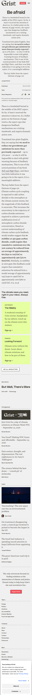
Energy (4, 604)
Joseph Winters (6, 550)
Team (3, 630)
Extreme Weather (7, 614)
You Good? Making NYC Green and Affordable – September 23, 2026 (16, 440)
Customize (15, 691)
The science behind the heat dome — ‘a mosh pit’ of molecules (14, 471)
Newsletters (5, 652)
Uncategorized (26, 90)
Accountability (6, 611)
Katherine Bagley (7, 562)
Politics (4, 606)
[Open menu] (28, 3)
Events (4, 654)
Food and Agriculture (8, 616)
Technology (12, 391)
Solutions (4, 609)
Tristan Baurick (6, 533)
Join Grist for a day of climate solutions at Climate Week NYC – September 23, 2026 (16, 425)
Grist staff (4, 391)
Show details (22, 680)
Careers (4, 635)
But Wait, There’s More (16, 386)
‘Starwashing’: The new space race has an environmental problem (15, 509)
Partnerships (5, 638)
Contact (4, 633)
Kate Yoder (8, 516)
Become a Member (7, 657)
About (3, 628)
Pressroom (5, 640)
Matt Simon (5, 477)
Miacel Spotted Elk (7, 463)
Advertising (5, 659)
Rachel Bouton (6, 431)
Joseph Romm (6, 81)
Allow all (16, 686)
